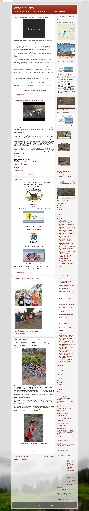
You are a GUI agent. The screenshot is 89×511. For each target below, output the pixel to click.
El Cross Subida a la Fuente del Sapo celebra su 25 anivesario (31, 17)
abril (61, 370)
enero (61, 374)
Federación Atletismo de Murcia (70, 464)
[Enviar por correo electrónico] (28, 94)
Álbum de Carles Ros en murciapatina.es (66, 436)
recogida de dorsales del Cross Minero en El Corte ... (66, 276)
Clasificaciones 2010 (61, 425)
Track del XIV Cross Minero (65, 361)
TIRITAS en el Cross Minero (65, 333)
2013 (60, 384)
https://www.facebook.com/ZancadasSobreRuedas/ (25, 161)
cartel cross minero (63, 363)
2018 (60, 218)
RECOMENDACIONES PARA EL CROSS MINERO (66, 244)
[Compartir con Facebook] (32, 94)
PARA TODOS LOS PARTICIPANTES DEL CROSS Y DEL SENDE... (67, 319)
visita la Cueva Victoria (64, 258)
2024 (60, 207)
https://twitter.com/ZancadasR (20, 164)
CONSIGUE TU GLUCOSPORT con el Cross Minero (67, 342)
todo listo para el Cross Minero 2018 (67, 246)
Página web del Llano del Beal (70, 475)
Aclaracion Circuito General (63, 411)
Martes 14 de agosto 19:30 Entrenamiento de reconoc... (66, 328)
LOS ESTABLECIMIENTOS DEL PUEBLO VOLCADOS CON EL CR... (66, 240)
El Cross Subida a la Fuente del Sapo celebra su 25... (66, 222)
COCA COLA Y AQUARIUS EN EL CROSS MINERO (66, 348)
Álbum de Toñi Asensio (62, 435)
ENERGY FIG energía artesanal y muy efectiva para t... (66, 354)
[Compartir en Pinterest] (33, 94)
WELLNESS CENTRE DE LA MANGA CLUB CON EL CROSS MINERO (66, 309)
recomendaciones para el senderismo (65, 261)
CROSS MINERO (24, 8)
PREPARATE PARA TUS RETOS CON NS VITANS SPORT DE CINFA (66, 293)
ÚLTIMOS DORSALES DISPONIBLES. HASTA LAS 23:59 (67, 289)
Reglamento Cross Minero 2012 (64, 406)
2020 (60, 214)
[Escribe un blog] (29, 94)
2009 (60, 391)
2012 (60, 386)
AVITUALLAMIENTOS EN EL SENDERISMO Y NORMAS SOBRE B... (65, 282)
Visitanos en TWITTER (62, 415)
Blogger (54, 505)
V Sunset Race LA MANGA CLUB (66, 359)
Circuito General (60, 410)
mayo (61, 369)
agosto (61, 220)
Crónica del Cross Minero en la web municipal (26, 278)
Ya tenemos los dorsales (64, 274)
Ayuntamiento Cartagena (70, 472)
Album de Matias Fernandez (63, 443)
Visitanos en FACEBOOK (62, 413)
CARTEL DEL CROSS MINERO (66, 263)
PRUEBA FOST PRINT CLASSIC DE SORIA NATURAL (67, 286)
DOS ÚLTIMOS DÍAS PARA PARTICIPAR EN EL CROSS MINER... (66, 324)
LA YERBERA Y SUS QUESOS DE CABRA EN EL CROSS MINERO (66, 305)
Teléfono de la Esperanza (70, 468)
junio (61, 367)
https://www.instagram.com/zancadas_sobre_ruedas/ (26, 163)
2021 (60, 212)
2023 (60, 209)
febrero (61, 372)
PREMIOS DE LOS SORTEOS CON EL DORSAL (27, 179)
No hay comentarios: (20, 94)
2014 (60, 382)
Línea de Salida (36, 410)
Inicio (35, 456)
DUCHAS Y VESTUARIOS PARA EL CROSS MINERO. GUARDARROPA (67, 252)
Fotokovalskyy (22, 412)
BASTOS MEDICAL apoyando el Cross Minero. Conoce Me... (66, 269)
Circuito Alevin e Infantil (62, 416)
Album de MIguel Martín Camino (64, 445)
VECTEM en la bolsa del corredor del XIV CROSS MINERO (66, 331)
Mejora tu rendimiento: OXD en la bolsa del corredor (66, 351)
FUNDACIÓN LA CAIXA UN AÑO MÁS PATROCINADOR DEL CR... (67, 336)
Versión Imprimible (18, 282)
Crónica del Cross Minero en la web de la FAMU (27, 339)
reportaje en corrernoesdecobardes (65, 430)
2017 (60, 376)
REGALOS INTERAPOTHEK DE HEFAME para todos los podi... (66, 339)
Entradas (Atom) (23, 459)
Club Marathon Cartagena (70, 484)
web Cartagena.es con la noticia (26, 331)
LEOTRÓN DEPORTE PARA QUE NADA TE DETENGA (66, 315)
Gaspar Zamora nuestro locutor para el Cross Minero (66, 279)
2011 (60, 387)
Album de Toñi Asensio (62, 447)
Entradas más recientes (21, 456)
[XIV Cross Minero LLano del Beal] (40, 294)
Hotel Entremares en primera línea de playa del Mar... (67, 345)
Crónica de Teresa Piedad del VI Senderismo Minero (28, 100)
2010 (60, 389)
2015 (60, 380)
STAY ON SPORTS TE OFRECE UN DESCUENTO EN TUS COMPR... (67, 256)
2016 (60, 378)
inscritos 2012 (60, 420)
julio (61, 365)
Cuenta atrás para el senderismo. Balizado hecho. (66, 271)
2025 (60, 205)
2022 (60, 211)
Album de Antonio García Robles (64, 442)
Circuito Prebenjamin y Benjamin (64, 418)
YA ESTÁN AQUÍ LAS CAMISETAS (66, 321)
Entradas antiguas (48, 456)
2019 (60, 216)
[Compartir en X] (31, 94)
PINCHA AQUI (60, 452)
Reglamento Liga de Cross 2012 (64, 408)
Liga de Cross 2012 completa (63, 396)
